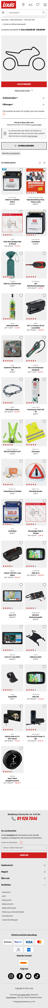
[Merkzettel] (38, 5)
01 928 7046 (27, 818)
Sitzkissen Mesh (35, 657)
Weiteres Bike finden (22, 91)
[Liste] (44, 162)
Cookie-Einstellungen (10, 920)
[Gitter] (40, 162)
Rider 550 (35, 697)
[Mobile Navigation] (3, 12)
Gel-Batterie (36, 242)
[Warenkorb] (45, 5)
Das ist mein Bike (24, 84)
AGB (3, 896)
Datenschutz (7, 900)
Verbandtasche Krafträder (12, 491)
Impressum (6, 892)
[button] (43, 13)
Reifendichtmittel (12, 326)
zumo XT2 (12, 615)
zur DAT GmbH (36, 125)
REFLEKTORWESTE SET (12, 451)
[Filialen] (23, 5)
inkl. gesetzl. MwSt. (24, 995)
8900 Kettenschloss (12, 409)
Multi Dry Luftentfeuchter (12, 284)
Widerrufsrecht (7, 904)
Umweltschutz (7, 916)
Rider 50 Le (36, 573)
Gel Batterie (12, 531)
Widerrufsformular (9, 908)
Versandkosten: (11, 997)
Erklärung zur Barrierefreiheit (13, 912)
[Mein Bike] (30, 5)
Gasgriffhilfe (12, 697)
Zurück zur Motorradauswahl (14, 24)
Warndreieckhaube (35, 491)
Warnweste (36, 451)
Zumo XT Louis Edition (12, 657)
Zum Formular (32, 136)
